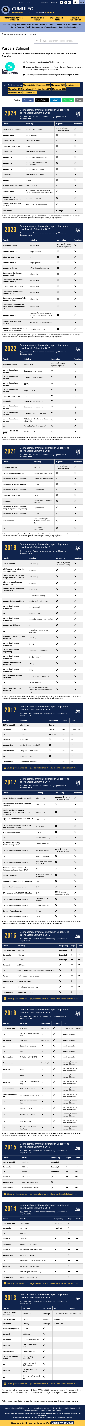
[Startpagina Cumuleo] (2, 34)
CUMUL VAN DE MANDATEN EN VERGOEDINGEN (14, 19)
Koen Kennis (64, 27)
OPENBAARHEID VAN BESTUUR (56, 19)
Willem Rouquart (63, 25)
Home (21, 3)
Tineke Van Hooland (47, 25)
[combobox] (59, 40)
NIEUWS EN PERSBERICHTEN (75, 19)
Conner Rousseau (17, 27)
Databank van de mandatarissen (15, 34)
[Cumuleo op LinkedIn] (70, 3)
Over (28, 3)
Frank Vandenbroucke (49, 27)
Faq (35, 3)
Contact (54, 3)
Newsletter (44, 3)
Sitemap (26, 1410)
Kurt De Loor (75, 27)
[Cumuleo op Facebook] (62, 3)
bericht (75, 1401)
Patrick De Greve (32, 27)
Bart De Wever (32, 25)
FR (81, 2)
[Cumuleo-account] (76, 2)
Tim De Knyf (76, 25)
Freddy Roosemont (18, 25)
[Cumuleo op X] (66, 3)
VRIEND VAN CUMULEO (63, 1423)
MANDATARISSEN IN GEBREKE (37, 19)
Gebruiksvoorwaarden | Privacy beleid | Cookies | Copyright (56, 1408)
